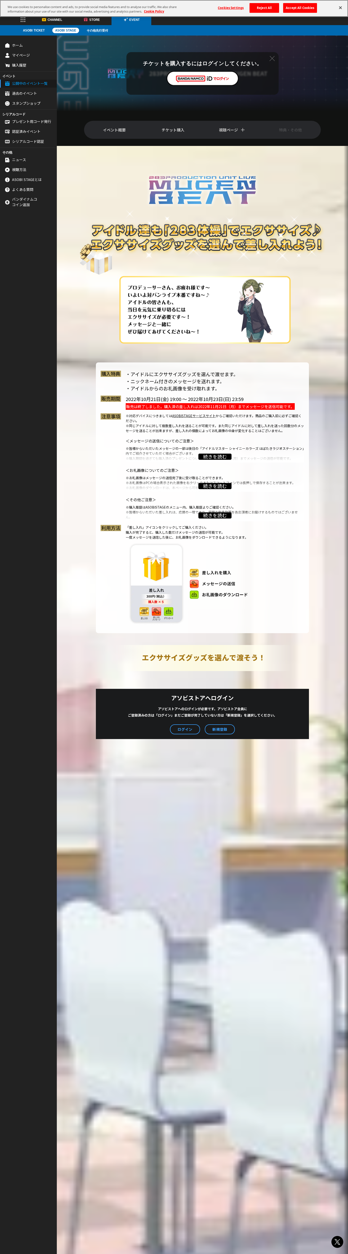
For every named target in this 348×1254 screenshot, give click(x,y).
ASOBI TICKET (34, 30)
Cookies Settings (231, 8)
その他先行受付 (97, 30)
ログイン (185, 729)
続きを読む (215, 457)
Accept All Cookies (300, 8)
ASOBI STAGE (65, 30)
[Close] (340, 8)
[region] (174, 8)
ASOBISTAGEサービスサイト (194, 415)
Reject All (264, 8)
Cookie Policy (154, 11)
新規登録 (219, 729)
